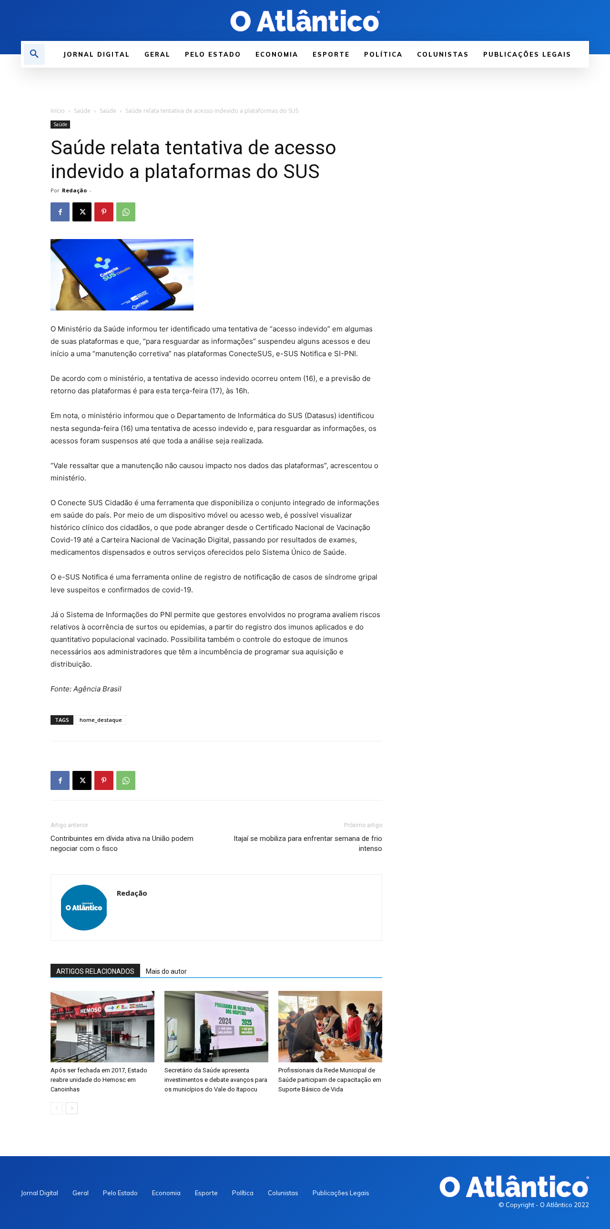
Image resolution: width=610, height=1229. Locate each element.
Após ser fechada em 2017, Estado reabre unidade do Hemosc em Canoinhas (99, 1080)
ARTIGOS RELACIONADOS (95, 971)
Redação (74, 190)
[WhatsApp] (125, 211)
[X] (82, 211)
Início (58, 111)
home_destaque (101, 719)
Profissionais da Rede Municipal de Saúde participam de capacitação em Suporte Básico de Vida (329, 1080)
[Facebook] (60, 211)
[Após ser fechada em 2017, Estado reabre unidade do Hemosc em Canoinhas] (102, 1026)
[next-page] (72, 1108)
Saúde (82, 111)
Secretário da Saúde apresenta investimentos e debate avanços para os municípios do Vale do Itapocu (215, 1080)
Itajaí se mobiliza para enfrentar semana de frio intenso (308, 843)
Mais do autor (166, 971)
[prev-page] (56, 1108)
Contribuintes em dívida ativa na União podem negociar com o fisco (122, 843)
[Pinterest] (103, 211)
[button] (34, 54)
